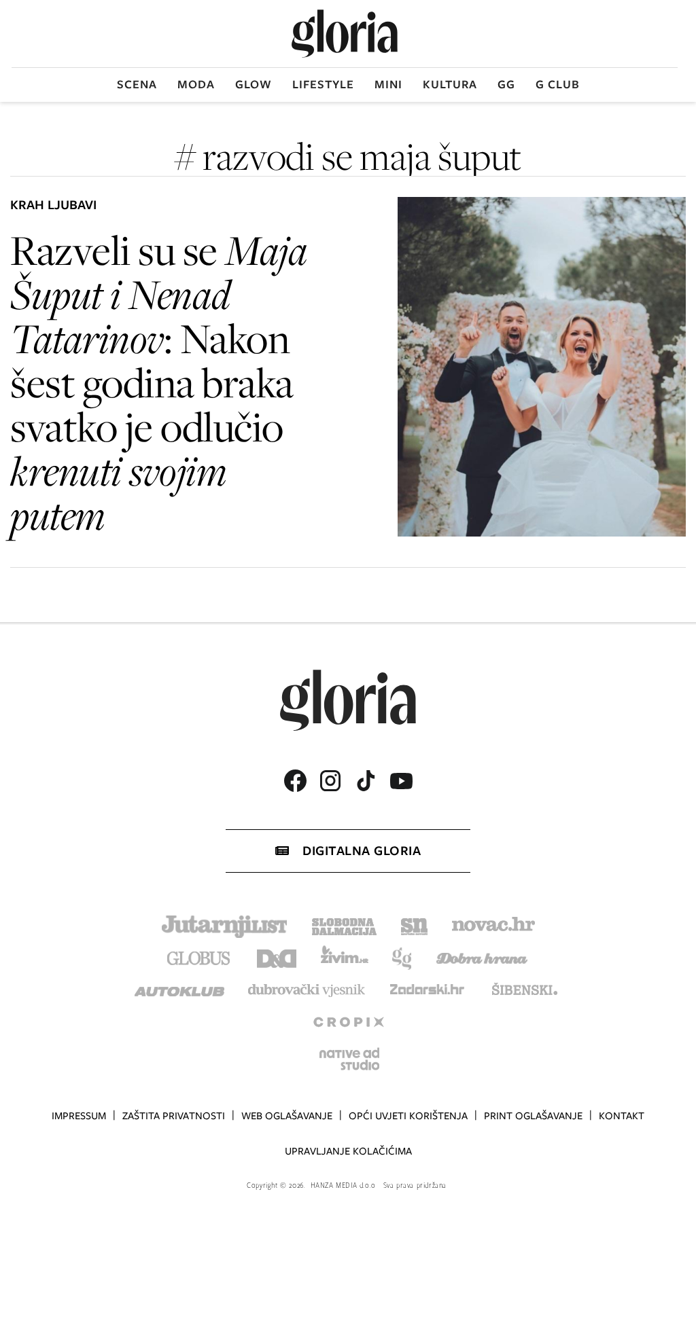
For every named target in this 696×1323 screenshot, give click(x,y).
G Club (558, 84)
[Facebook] (295, 780)
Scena (137, 84)
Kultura (450, 84)
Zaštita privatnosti (173, 1115)
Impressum (79, 1115)
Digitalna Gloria (361, 850)
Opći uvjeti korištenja (408, 1115)
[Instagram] (330, 780)
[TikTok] (366, 780)
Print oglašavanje (533, 1115)
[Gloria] (345, 34)
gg (506, 84)
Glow (253, 84)
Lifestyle (323, 84)
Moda (196, 84)
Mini (388, 84)
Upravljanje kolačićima (348, 1151)
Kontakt (621, 1115)
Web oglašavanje (286, 1115)
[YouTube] (401, 781)
